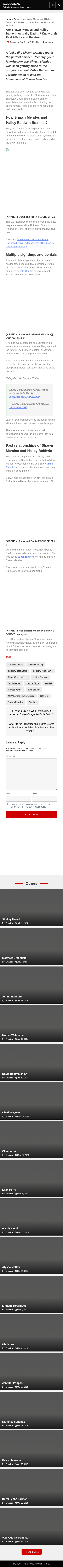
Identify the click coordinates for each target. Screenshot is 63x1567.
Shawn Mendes (15, 702)
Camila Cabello (15, 664)
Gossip (17, 19)
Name (9, 794)
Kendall (48, 683)
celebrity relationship (43, 671)
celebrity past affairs (17, 671)
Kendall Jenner (15, 689)
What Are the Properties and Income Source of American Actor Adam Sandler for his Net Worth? (31, 727)
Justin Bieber (25, 557)
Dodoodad (11, 3)
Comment (11, 756)
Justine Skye (32, 683)
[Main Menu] (53, 5)
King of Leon (34, 689)
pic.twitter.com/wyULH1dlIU (24, 397)
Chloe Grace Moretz (18, 677)
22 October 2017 (18, 407)
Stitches (33, 702)
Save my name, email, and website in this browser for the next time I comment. (30, 805)
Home (8, 19)
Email (35, 794)
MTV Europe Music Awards (21, 696)
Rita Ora (44, 696)
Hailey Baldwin (40, 677)
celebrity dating (35, 664)
